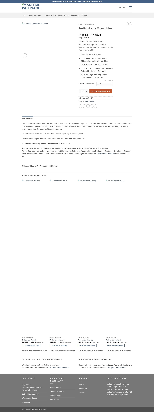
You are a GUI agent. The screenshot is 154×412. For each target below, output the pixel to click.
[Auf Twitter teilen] (84, 106)
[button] (125, 8)
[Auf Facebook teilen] (80, 106)
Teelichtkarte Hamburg (85, 340)
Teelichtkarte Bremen (57, 340)
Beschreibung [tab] (27, 118)
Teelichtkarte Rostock (29, 340)
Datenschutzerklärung (30, 394)
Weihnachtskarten (34, 15)
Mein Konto (54, 399)
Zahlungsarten (55, 395)
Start (23, 15)
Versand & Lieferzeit (57, 391)
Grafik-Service (50, 15)
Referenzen (75, 15)
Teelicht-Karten (89, 24)
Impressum (26, 402)
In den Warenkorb (101, 91)
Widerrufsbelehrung (29, 398)
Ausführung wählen (31, 345)
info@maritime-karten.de (106, 154)
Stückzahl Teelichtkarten (86, 83)
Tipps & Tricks (63, 15)
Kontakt (84, 15)
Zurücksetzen (108, 80)
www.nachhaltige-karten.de (59, 368)
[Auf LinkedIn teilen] (95, 106)
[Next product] (127, 23)
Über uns (82, 384)
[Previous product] (130, 23)
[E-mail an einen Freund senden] (88, 106)
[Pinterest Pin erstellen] (92, 106)
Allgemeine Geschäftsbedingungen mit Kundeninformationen (32, 387)
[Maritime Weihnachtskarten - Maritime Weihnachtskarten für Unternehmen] (32, 8)
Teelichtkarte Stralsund (113, 340)
